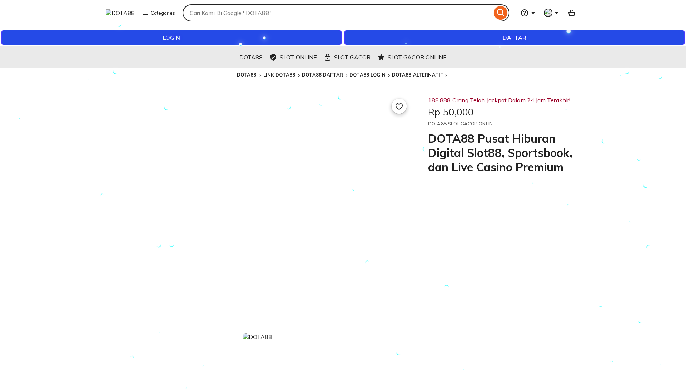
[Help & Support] (528, 12)
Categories (163, 13)
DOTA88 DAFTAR (322, 75)
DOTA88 (247, 75)
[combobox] (337, 12)
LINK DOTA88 (280, 75)
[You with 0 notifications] (551, 12)
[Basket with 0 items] (571, 12)
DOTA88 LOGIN (367, 75)
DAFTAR (514, 37)
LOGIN (171, 37)
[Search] (500, 12)
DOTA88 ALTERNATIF (417, 75)
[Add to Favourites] (399, 106)
